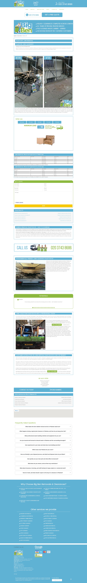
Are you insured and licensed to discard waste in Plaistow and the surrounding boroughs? (43, 440)
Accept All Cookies (57, 580)
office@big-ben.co (20, 565)
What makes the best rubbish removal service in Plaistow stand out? (42, 426)
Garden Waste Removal (50, 525)
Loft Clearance (24, 530)
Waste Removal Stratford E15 (65, 220)
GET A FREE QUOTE (52, 15)
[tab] (22, 122)
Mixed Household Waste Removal (52, 530)
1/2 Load (39, 122)
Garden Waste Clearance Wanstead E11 (22, 215)
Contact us (54, 9)
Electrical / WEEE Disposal (51, 516)
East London (19, 35)
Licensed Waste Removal (50, 528)
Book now (61, 9)
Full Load (57, 122)
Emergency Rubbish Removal (27, 518)
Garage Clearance (25, 525)
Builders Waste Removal (26, 513)
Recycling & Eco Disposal (26, 535)
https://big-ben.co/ (20, 566)
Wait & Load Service (25, 540)
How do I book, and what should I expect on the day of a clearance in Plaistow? (43, 472)
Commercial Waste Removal (27, 516)
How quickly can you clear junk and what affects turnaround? (42, 458)
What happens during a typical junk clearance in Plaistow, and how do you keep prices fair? (43, 431)
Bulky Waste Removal (49, 513)
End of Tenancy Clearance (51, 518)
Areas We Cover (40, 9)
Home (27, 9)
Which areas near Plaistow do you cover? (42, 449)
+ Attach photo (19, 202)
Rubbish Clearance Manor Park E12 (64, 213)
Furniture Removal (49, 523)
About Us (32, 9)
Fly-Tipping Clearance (25, 523)
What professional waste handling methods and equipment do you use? (43, 435)
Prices (47, 9)
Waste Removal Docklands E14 (20, 220)
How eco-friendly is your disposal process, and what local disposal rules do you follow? (43, 454)
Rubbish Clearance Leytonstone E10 (64, 215)
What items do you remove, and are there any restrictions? (43, 463)
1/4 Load (30, 122)
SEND (43, 205)
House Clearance (24, 528)
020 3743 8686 (56, 324)
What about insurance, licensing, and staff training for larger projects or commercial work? (43, 468)
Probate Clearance (49, 533)
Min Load (22, 122)
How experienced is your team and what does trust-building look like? (42, 445)
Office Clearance (24, 533)
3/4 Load (48, 122)
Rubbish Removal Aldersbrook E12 (21, 213)
